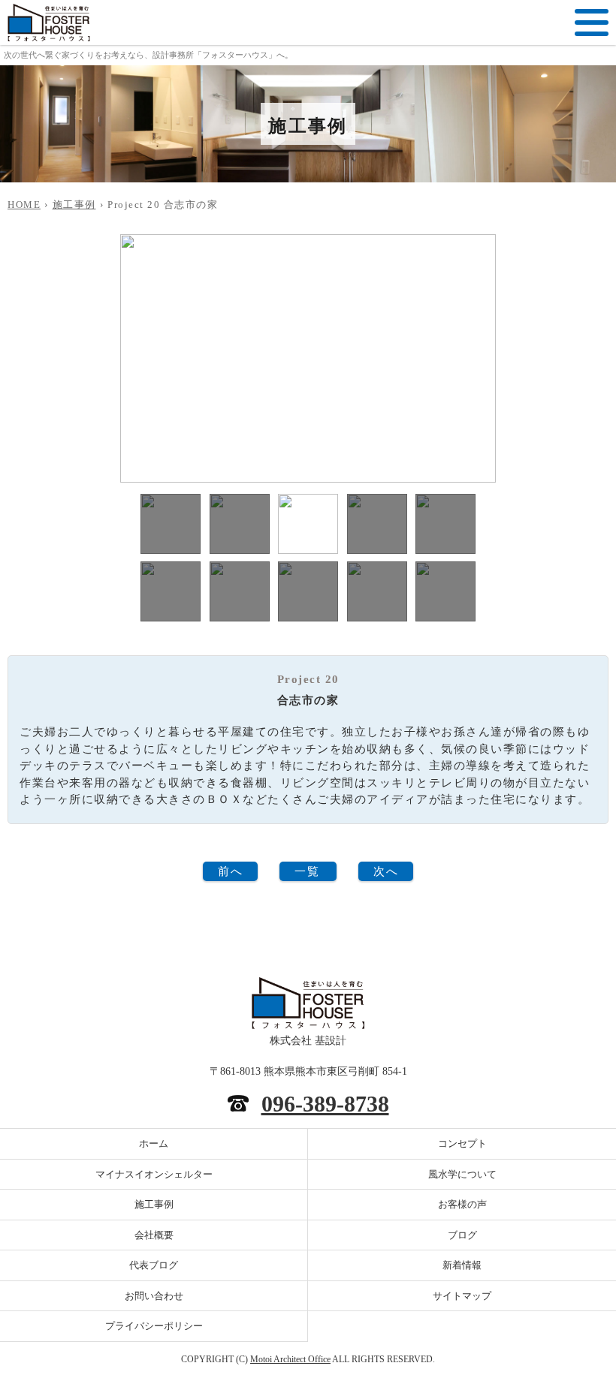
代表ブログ (153, 1265)
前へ (230, 871)
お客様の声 (462, 1204)
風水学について (462, 1174)
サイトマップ (462, 1295)
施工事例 (74, 204)
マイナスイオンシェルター (154, 1174)
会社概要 (154, 1235)
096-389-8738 (325, 1103)
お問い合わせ (154, 1295)
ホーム (153, 1143)
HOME (24, 204)
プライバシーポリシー (154, 1325)
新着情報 (462, 1265)
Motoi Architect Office (290, 1359)
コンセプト (462, 1143)
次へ (385, 871)
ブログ (462, 1235)
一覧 (306, 871)
